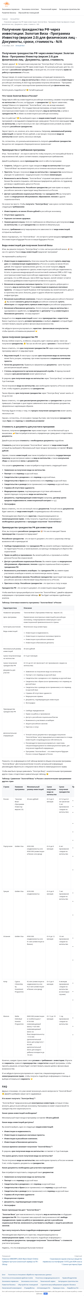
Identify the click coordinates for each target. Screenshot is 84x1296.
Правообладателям (69, 1278)
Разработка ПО (72, 1288)
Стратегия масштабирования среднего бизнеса (58, 1285)
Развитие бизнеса (9, 13)
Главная (5, 19)
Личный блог (14, 19)
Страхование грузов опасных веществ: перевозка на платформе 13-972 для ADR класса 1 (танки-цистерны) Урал (62, 1260)
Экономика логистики (30, 9)
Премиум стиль (59, 1288)
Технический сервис (49, 9)
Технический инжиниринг (12, 1288)
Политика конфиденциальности (47, 1278)
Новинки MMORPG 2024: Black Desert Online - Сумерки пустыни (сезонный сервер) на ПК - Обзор (20, 1260)
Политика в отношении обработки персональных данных (30, 1275)
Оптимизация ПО (43, 1288)
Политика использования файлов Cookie (17, 1278)
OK (46, 1293)
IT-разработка (29, 1288)
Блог (3, 1275)
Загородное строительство (69, 9)
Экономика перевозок (10, 9)
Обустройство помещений (28, 13)
